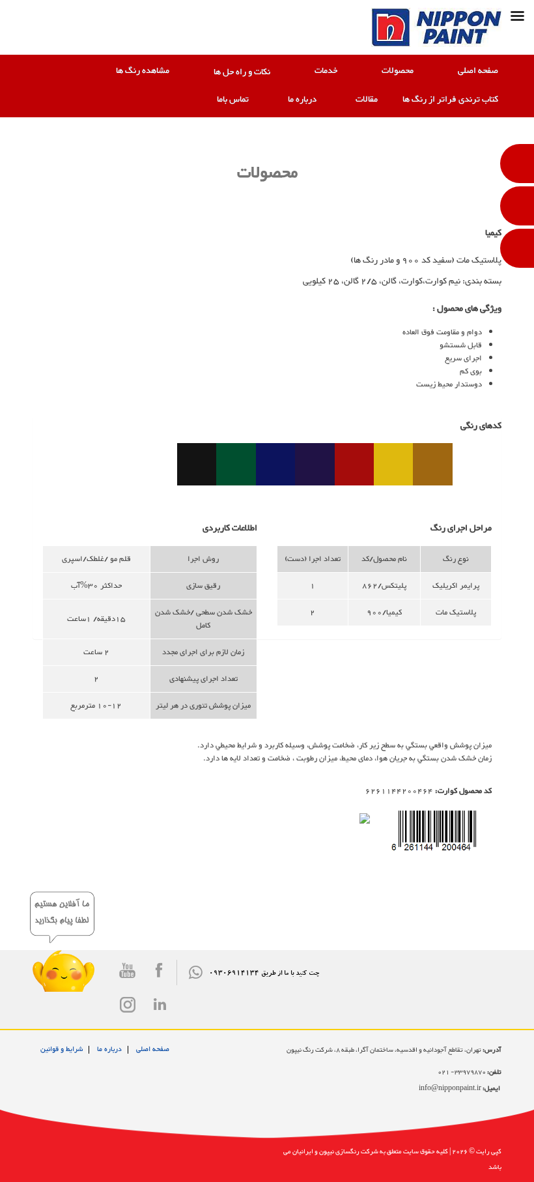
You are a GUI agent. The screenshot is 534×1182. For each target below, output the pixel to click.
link (160, 1003)
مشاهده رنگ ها (142, 71)
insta (128, 1009)
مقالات (367, 99)
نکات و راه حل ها (242, 72)
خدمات (326, 71)
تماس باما (233, 99)
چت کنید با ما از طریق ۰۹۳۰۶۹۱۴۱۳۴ (264, 974)
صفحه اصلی (478, 71)
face (160, 974)
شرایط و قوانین (61, 1049)
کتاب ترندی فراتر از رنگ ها (450, 99)
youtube (128, 974)
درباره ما (302, 99)
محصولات (398, 71)
